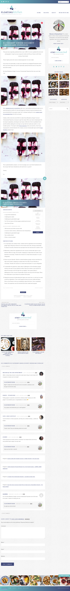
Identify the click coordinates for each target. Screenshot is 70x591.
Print (37, 232)
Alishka (5, 494)
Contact (15, 588)
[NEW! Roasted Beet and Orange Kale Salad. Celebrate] (15, 580)
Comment (3, 526)
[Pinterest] (6, 1)
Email (2, 549)
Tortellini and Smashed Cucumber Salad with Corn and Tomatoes (11, 304)
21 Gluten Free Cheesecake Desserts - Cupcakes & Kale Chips (21, 476)
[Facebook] (5, 1)
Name (2, 542)
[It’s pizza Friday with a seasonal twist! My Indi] (35, 580)
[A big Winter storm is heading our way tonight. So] (25, 580)
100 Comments (17, 296)
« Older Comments (5, 366)
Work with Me (64, 12)
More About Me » (59, 43)
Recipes (46, 12)
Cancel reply (27, 519)
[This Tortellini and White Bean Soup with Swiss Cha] (5, 580)
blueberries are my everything (13, 108)
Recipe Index (26, 588)
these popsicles (23, 126)
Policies (20, 588)
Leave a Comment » (27, 296)
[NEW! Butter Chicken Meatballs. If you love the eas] (55, 580)
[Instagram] (8, 1)
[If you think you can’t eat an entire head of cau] (45, 580)
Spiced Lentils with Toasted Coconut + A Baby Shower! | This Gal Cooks (23, 458)
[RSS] (1, 1)
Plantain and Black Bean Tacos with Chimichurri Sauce (35, 304)
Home (39, 12)
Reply (36, 372)
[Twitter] (3, 1)
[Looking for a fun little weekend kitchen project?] (65, 580)
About (54, 12)
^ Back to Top (4, 588)
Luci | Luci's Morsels (18, 519)
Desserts (23, 292)
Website (3, 556)
